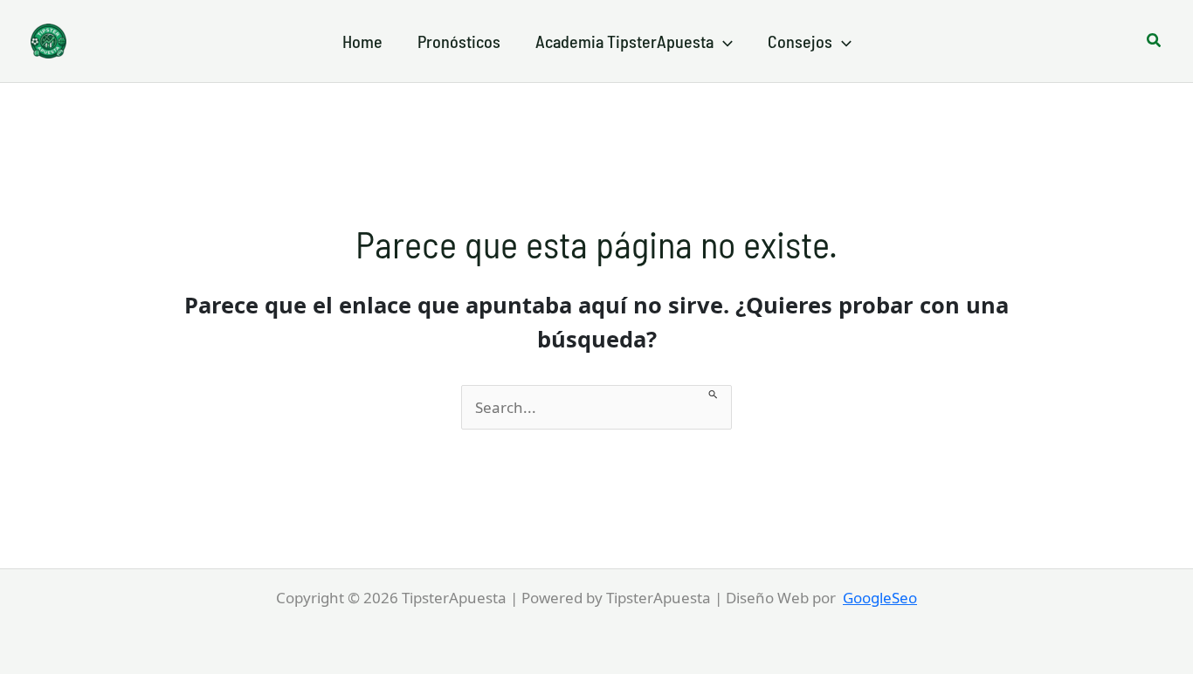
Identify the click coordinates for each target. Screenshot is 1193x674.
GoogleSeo (880, 598)
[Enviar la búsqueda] (713, 392)
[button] (723, 41)
